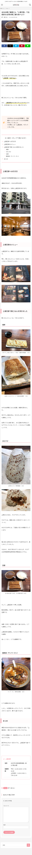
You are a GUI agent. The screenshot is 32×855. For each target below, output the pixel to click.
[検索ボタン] (30, 5)
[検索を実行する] (28, 845)
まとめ (6, 159)
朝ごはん (5, 17)
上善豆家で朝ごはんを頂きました (14, 147)
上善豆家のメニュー (10, 144)
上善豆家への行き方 (10, 141)
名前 (4, 825)
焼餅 (7, 149)
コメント (6, 805)
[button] (4, 45)
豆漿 (7, 154)
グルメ (5, 788)
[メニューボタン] (2, 5)
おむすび (8, 151)
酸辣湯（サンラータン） (13, 156)
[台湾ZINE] (16, 5)
